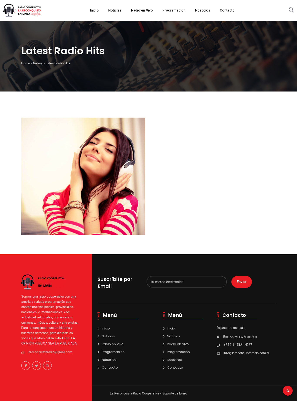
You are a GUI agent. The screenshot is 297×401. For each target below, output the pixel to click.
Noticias (115, 10)
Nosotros (202, 10)
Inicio (94, 10)
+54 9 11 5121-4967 (238, 345)
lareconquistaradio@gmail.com (50, 352)
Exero (183, 393)
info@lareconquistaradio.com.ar (246, 353)
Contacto (227, 10)
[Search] (291, 10)
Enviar (242, 282)
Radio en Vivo (142, 10)
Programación (173, 10)
